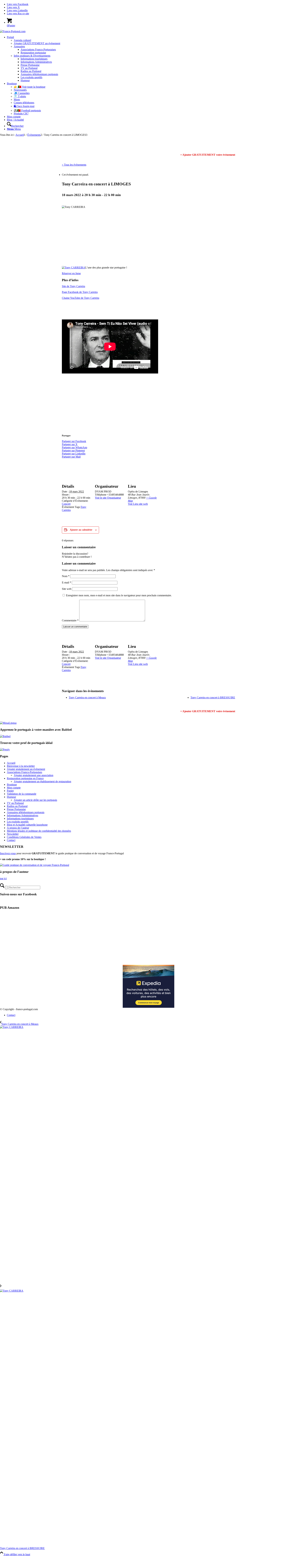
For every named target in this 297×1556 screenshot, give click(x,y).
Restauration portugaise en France (25, 778)
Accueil (11, 762)
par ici (3, 878)
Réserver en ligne (71, 273)
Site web (66, 588)
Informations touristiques (20, 818)
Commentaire (70, 620)
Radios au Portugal (17, 806)
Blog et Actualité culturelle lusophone (27, 824)
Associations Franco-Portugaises (24, 772)
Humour (11, 796)
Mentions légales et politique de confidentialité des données (39, 830)
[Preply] (5, 749)
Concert (66, 503)
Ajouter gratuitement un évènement (26, 769)
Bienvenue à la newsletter (21, 766)
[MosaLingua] (8, 722)
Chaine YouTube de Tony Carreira (80, 297)
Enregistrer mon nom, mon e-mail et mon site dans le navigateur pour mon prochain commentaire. (119, 595)
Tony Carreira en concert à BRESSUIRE (212, 697)
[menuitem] (152, 59)
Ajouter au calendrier (81, 530)
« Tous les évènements (74, 164)
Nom (65, 576)
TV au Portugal (15, 803)
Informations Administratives (22, 815)
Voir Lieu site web (138, 503)
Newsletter (13, 833)
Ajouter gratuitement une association (33, 775)
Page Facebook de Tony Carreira (80, 292)
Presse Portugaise (16, 809)
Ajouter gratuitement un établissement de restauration (42, 781)
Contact (11, 840)
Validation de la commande (21, 793)
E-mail (66, 582)
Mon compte (14, 787)
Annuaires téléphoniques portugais (25, 812)
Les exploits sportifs (18, 821)
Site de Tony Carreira (73, 286)
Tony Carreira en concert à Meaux (87, 697)
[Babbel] (5, 736)
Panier (10, 790)
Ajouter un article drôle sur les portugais (35, 800)
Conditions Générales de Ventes (24, 837)
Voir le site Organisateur (108, 497)
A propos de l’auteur (18, 827)
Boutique (12, 784)
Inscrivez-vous (8, 853)
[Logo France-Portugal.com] (12, 31)
